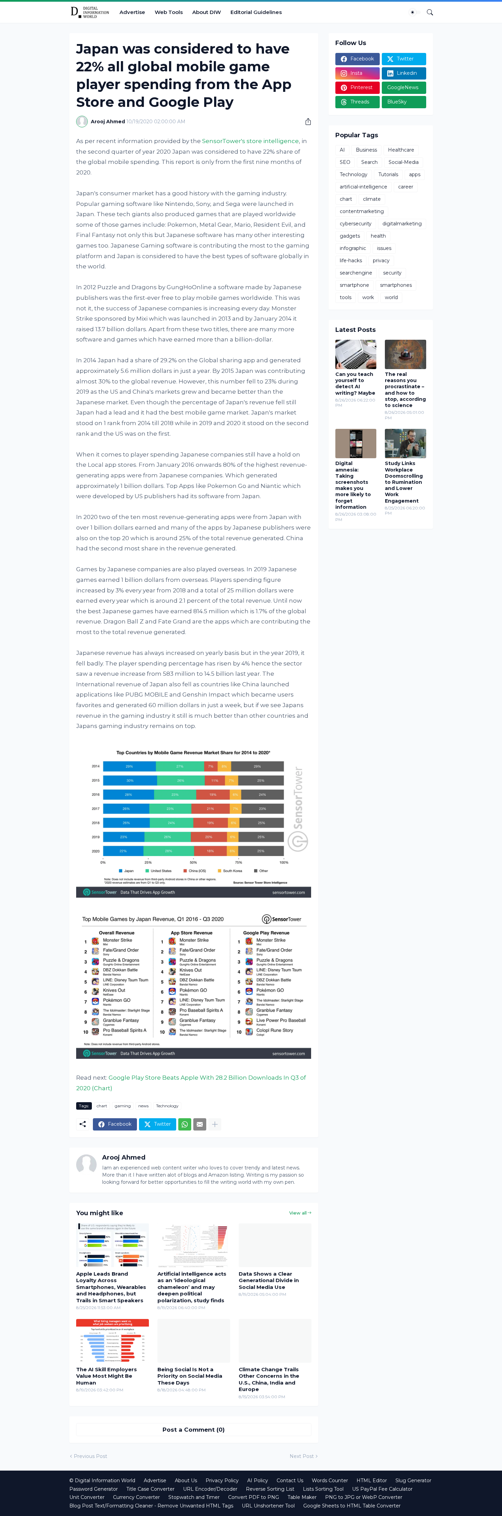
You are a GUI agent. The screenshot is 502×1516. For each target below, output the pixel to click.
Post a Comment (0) (194, 1429)
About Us (186, 1480)
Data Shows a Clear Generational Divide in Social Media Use (269, 1280)
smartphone (354, 285)
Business (366, 150)
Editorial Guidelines (256, 12)
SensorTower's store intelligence (250, 141)
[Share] (305, 121)
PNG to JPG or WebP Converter (363, 1497)
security (392, 273)
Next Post (302, 1456)
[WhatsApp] (184, 1124)
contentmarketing (362, 211)
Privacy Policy (222, 1480)
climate (372, 199)
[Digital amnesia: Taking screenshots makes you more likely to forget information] (356, 443)
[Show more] (214, 1124)
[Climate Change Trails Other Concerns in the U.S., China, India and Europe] (275, 1341)
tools (345, 297)
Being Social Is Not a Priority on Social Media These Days (189, 1376)
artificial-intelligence (363, 187)
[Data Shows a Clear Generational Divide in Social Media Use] (275, 1245)
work (368, 297)
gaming (123, 1105)
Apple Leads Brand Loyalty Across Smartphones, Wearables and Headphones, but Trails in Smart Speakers (111, 1287)
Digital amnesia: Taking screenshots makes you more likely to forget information (353, 485)
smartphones (396, 285)
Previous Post (90, 1456)
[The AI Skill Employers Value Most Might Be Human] (112, 1341)
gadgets (350, 236)
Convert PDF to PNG (253, 1497)
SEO (345, 162)
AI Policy (257, 1480)
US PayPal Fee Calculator (382, 1489)
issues (384, 248)
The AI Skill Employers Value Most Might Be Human (106, 1376)
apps (414, 174)
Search (369, 162)
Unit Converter (86, 1497)
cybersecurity (356, 224)
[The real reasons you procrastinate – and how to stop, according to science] (405, 354)
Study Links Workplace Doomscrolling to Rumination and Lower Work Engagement (404, 482)
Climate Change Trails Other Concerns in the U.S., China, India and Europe (269, 1379)
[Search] (427, 12)
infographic (353, 248)
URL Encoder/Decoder (210, 1489)
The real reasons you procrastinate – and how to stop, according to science (405, 389)
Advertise (132, 12)
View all (298, 1213)
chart (102, 1105)
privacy (381, 260)
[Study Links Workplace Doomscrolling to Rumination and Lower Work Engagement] (405, 443)
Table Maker (302, 1497)
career (405, 187)
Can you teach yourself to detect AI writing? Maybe (355, 383)
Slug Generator (413, 1480)
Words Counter (330, 1480)
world (391, 297)
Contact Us (290, 1480)
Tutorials (388, 174)
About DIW (206, 12)
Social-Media (404, 162)
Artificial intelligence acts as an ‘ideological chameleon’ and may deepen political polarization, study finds (191, 1287)
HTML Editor (372, 1480)
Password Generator (93, 1489)
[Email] (199, 1124)
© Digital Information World (102, 1480)
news (143, 1105)
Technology (167, 1105)
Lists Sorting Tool (323, 1489)
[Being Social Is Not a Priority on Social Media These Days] (193, 1341)
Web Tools (169, 12)
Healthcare (401, 150)
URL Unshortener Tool (268, 1506)
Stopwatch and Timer (194, 1497)
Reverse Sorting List (270, 1489)
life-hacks (351, 260)
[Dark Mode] (415, 12)
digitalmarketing (402, 224)
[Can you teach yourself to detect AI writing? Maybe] (356, 354)
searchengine (356, 273)
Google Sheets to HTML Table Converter (352, 1506)
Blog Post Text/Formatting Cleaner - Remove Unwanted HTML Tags (151, 1506)
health (378, 236)
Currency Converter (136, 1497)
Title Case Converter (150, 1489)
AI (342, 150)
